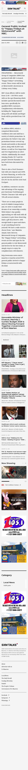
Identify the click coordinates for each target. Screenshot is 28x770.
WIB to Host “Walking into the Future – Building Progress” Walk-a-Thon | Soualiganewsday (14, 439)
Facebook (4, 695)
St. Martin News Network (10, 22)
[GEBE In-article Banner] (14, 123)
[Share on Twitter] (22, 43)
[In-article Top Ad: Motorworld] (14, 69)
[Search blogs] (24, 8)
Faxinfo (4, 683)
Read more (7, 340)
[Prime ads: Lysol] (14, 499)
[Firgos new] (14, 552)
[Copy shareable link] (17, 43)
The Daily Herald (7, 13)
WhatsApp (5, 700)
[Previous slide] (23, 463)
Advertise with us (7, 666)
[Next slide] (25, 463)
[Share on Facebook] (20, 43)
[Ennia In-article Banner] (14, 283)
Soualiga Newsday (18, 13)
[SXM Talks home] (14, 8)
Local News (20, 37)
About (3, 664)
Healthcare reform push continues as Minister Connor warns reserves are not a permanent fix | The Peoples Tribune (13, 425)
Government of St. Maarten (10, 689)
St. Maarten (5, 669)
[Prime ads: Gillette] (14, 526)
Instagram (5, 698)
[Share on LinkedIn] (25, 43)
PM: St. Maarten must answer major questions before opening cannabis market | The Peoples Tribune (14, 452)
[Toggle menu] (2, 8)
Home (3, 22)
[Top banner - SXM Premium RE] (14, 2)
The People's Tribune (8, 686)
